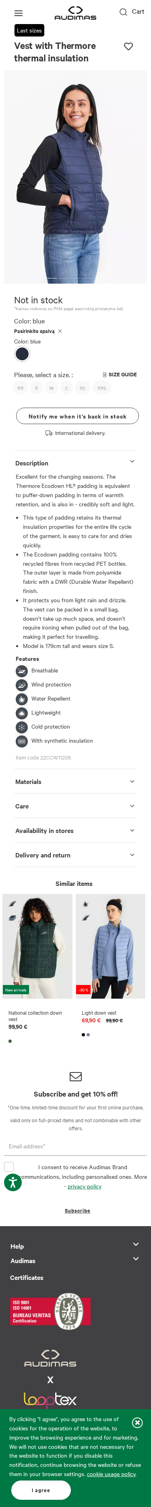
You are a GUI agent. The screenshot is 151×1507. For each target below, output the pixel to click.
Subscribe (78, 1210)
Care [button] (22, 805)
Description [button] (31, 462)
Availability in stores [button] (44, 830)
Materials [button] (28, 781)
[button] (52, 278)
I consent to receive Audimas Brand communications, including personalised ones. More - (83, 1176)
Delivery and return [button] (42, 854)
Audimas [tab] (22, 1260)
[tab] (75, 461)
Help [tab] (17, 1245)
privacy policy (84, 1186)
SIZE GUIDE (123, 374)
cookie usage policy (111, 1474)
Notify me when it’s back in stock (78, 416)
